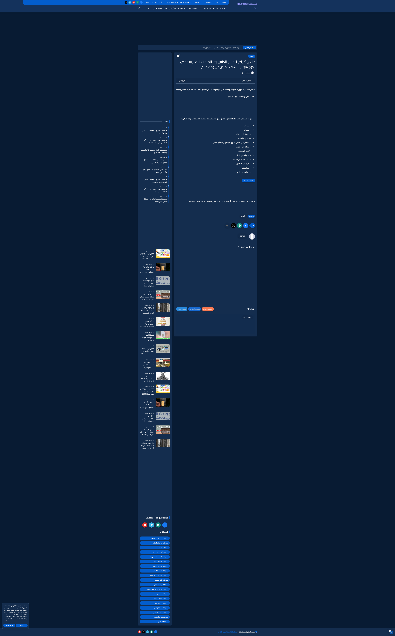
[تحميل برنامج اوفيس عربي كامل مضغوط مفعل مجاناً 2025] (163, 253)
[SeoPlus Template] (256, 632)
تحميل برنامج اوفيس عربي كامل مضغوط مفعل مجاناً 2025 (147, 256)
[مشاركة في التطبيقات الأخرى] (227, 225)
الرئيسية (223, 8)
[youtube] (133, 2)
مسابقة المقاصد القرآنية (160, 598)
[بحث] (139, 8)
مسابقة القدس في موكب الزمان (157, 589)
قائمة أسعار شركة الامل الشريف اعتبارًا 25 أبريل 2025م (147, 378)
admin (248, 73)
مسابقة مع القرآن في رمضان (174, 8)
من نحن (224, 2)
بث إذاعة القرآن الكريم (171, 2)
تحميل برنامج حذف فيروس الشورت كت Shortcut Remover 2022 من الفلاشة (147, 351)
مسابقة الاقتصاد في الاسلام (159, 575)
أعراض (252, 56)
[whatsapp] (137, 2)
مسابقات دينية (163, 547)
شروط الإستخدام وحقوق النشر (203, 2)
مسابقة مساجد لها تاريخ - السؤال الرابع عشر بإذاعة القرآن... (155, 161)
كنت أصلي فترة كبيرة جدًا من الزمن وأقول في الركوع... (155, 171)
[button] (245, 225)
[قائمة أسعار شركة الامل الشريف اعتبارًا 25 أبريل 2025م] (163, 376)
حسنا (21, 625)
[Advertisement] (197, 28)
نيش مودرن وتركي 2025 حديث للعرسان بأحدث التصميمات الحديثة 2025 (147, 310)
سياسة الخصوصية (185, 2)
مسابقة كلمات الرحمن (161, 607)
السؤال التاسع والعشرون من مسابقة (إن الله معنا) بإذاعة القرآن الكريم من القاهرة (147, 324)
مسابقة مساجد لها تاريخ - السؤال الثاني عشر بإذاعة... (155, 200)
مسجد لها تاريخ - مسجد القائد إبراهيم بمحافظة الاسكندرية (154, 151)
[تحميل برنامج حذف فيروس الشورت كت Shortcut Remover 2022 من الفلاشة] (163, 348)
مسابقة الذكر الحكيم (161, 579)
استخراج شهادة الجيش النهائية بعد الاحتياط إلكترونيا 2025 (147, 365)
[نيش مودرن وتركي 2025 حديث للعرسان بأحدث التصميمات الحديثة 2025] (163, 307)
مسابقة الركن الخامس (161, 584)
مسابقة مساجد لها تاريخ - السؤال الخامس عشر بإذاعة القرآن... (155, 141)
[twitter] (126, 2)
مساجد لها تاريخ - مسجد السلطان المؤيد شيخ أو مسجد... (155, 180)
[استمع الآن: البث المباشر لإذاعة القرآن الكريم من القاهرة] (163, 294)
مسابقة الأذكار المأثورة (161, 561)
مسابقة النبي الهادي (161, 603)
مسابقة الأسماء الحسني (160, 570)
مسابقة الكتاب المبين (211, 8)
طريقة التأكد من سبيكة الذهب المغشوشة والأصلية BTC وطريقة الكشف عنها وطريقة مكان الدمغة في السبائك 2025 (147, 270)
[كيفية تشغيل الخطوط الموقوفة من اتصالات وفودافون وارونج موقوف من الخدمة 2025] (163, 335)
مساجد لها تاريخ (163, 621)
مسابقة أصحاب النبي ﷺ (160, 552)
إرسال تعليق (247, 317)
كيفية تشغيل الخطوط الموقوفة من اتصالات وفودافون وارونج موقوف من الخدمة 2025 (147, 338)
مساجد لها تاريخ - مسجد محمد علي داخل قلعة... (154, 131)
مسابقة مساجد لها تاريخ (160, 612)
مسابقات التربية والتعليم (160, 542)
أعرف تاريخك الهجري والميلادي (152, 2)
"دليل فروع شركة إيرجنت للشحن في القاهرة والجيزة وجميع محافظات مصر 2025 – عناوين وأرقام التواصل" (147, 283)
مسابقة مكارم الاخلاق (161, 617)
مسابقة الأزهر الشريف (194, 8)
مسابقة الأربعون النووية (160, 566)
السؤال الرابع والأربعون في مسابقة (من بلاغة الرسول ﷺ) (222, 47)
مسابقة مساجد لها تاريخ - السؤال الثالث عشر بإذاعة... (155, 190)
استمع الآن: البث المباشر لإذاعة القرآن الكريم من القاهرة (147, 297)
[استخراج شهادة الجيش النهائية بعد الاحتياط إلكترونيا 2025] (163, 362)
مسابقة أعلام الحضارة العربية (159, 556)
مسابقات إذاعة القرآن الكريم (246, 6)
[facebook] (141, 2)
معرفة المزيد (9, 625)
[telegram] (129, 2)
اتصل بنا (217, 2)
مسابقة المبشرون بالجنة (160, 593)
